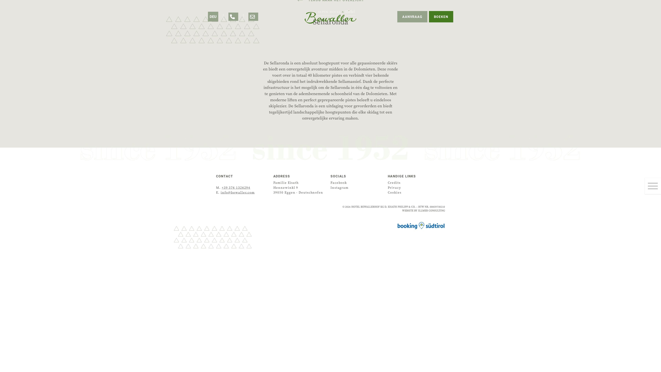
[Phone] (233, 17)
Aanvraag (412, 16)
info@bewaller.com (238, 192)
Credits (394, 182)
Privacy (394, 187)
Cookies (394, 192)
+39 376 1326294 (236, 187)
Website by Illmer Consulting (423, 210)
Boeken (441, 16)
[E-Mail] (253, 17)
